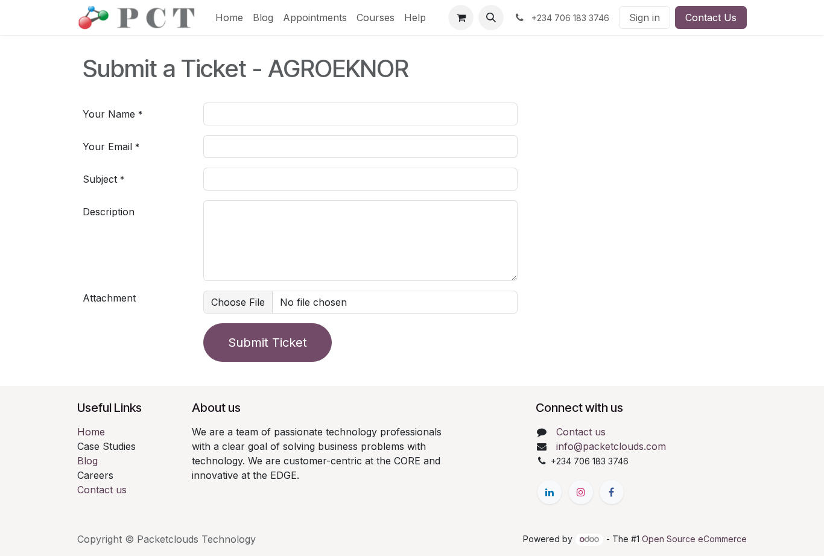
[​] (549, 492)
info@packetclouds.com (611, 446)
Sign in (644, 17)
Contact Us (711, 17)
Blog (87, 461)
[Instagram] (581, 492)
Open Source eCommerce (694, 539)
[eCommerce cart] (461, 17)
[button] (491, 17)
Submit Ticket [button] (267, 342)
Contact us (102, 490)
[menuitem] (229, 17)
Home (91, 432)
